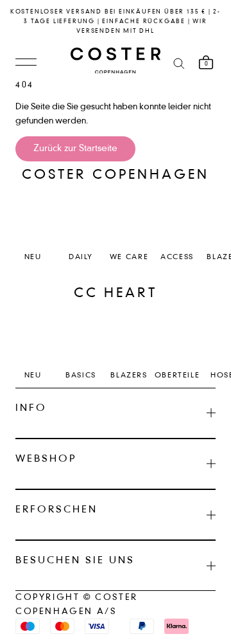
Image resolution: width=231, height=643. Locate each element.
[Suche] (179, 62)
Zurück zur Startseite (75, 148)
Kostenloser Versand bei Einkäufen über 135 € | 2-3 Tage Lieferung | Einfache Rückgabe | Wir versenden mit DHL (115, 21)
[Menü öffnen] (26, 63)
